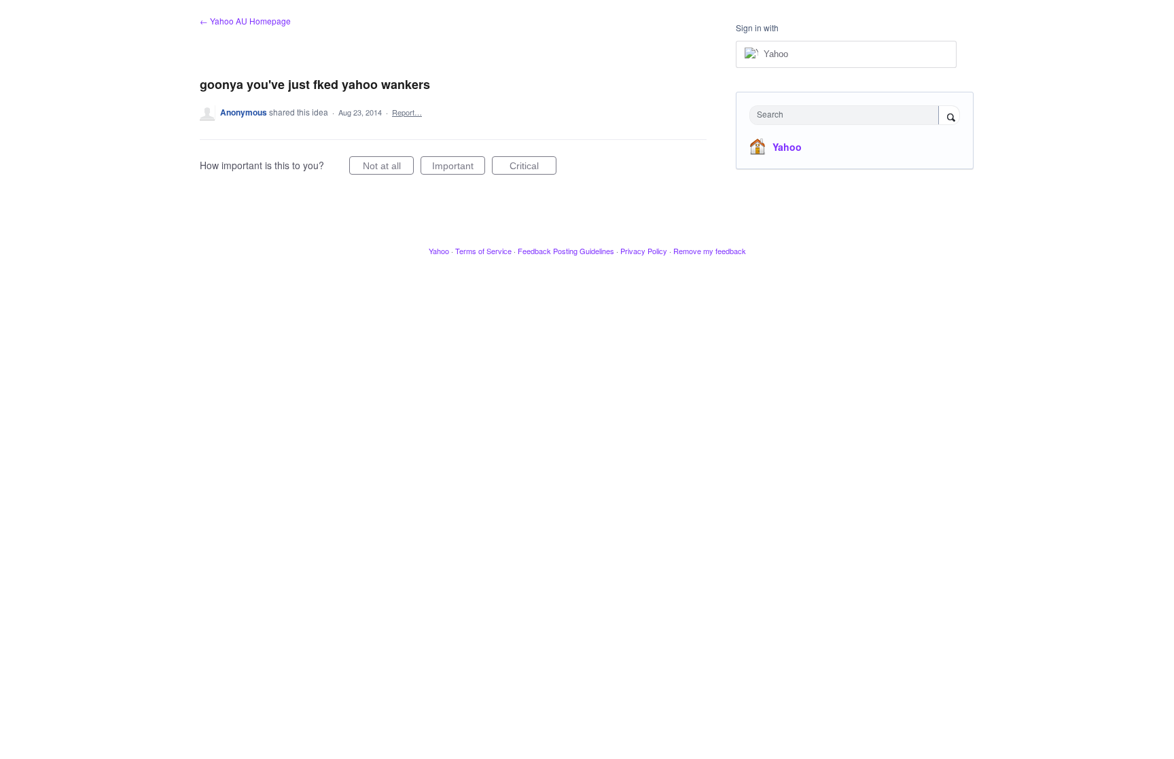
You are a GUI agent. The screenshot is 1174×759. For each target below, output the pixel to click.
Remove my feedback (709, 250)
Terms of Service (483, 250)
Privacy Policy (643, 250)
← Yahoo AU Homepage (245, 21)
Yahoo (787, 147)
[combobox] (847, 115)
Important (458, 167)
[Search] (949, 116)
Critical (533, 167)
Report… (407, 112)
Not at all (388, 167)
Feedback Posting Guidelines (566, 250)
